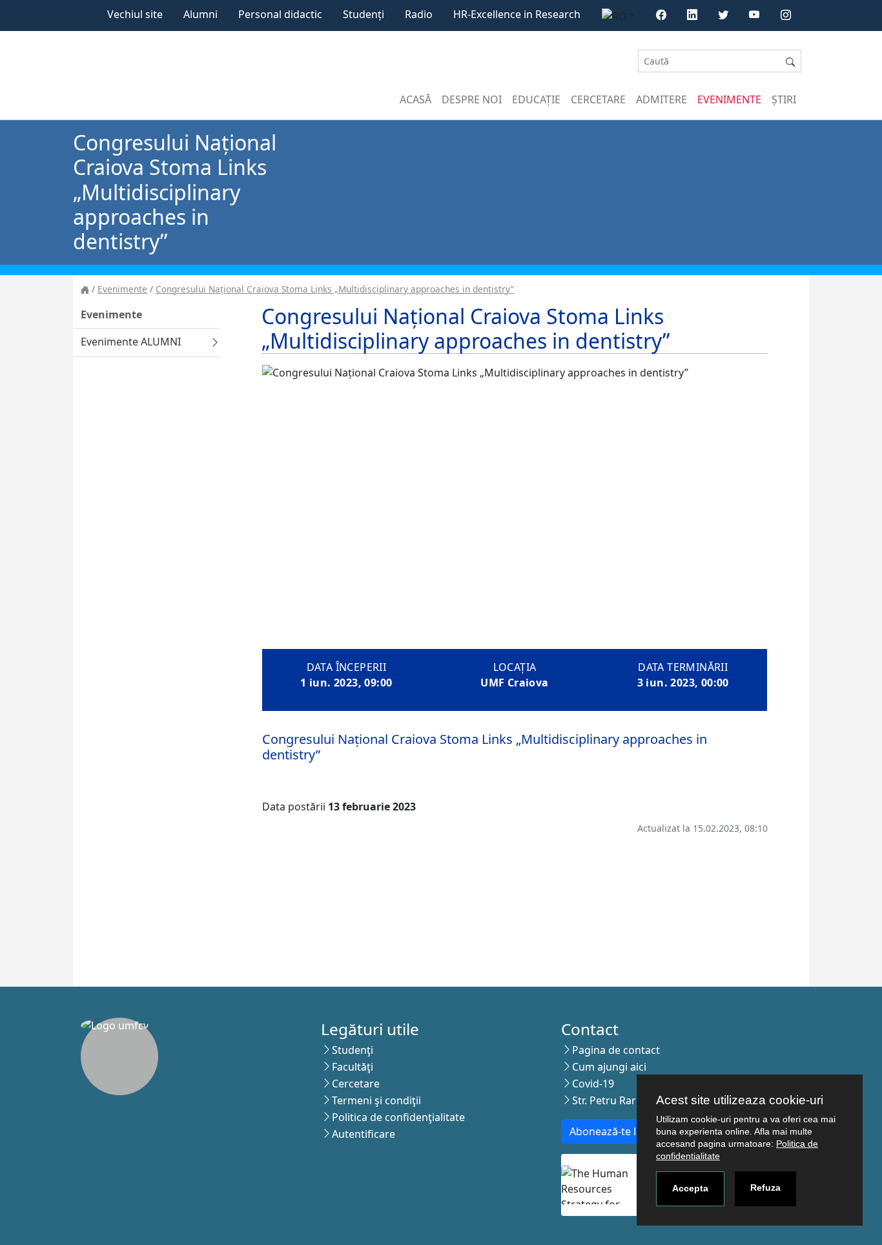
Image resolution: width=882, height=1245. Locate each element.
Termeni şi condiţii (376, 1100)
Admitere (661, 99)
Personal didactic (280, 14)
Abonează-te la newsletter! (634, 1131)
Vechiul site (135, 14)
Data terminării (683, 667)
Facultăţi (352, 1067)
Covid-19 (593, 1083)
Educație (536, 99)
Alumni (200, 14)
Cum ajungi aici (609, 1067)
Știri (784, 99)
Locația (515, 667)
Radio (419, 14)
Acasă (415, 99)
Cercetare (598, 99)
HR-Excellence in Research (516, 14)
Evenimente (729, 99)
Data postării (293, 806)
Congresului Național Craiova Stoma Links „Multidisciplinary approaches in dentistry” (335, 289)
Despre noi (472, 99)
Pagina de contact (616, 1050)
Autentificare (363, 1134)
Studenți (363, 14)
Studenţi (352, 1050)
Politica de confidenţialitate (398, 1117)
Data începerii (347, 667)
